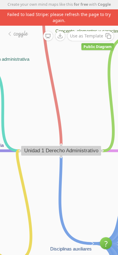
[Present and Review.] (48, 36)
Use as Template (86, 36)
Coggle (104, 4)
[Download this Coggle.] (60, 36)
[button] (106, 243)
